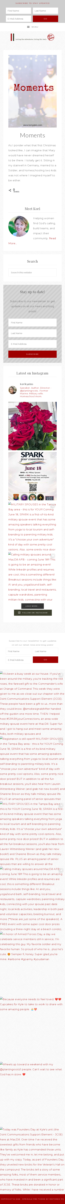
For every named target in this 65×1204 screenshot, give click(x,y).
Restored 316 (57, 1199)
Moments (32, 135)
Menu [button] (35, 27)
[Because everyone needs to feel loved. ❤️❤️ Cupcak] (32, 1029)
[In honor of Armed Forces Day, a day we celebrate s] (32, 964)
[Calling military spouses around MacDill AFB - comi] (32, 576)
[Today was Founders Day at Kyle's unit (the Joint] (32, 1159)
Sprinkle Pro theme (34, 1199)
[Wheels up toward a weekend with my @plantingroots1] (32, 1094)
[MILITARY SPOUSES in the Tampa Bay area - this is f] (32, 526)
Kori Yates (32, 37)
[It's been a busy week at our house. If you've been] (32, 426)
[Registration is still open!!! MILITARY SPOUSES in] (32, 476)
